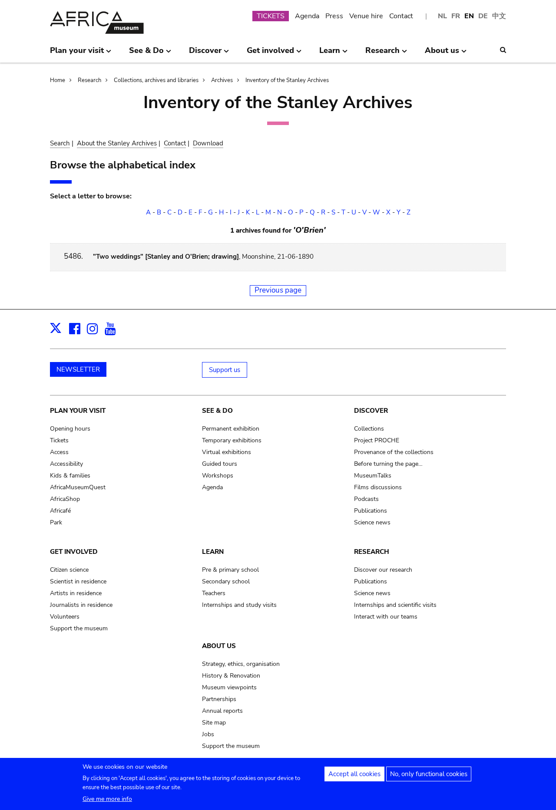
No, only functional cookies (428, 774)
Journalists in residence (81, 605)
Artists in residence (76, 593)
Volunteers (64, 616)
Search (60, 143)
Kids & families (70, 475)
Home (57, 80)
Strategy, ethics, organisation (241, 664)
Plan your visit (78, 410)
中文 (499, 16)
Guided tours (219, 464)
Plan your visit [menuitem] (77, 54)
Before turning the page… (388, 464)
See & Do (217, 410)
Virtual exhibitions (226, 452)
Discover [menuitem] (205, 54)
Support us (224, 369)
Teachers (213, 593)
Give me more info (107, 799)
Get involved (74, 551)
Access (59, 452)
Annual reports (222, 711)
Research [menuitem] (382, 54)
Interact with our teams (385, 616)
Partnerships (219, 699)
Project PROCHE (376, 440)
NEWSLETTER (78, 369)
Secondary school (226, 581)
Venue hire (366, 16)
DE (483, 16)
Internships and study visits (239, 605)
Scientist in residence (78, 581)
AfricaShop (65, 499)
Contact (401, 16)
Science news (372, 522)
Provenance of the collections (394, 452)
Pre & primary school (230, 570)
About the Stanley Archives (117, 143)
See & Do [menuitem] (146, 54)
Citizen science (69, 570)
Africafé (60, 511)
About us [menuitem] (442, 54)
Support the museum (79, 628)
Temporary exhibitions (231, 440)
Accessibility (66, 464)
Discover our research (383, 570)
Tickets (59, 440)
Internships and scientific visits (395, 605)
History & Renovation (231, 676)
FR (455, 16)
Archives (222, 80)
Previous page (278, 290)
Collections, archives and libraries (156, 80)
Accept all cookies (354, 774)
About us (219, 646)
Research (89, 80)
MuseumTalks (372, 475)
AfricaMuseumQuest (78, 487)
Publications (370, 511)
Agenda (307, 16)
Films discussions (378, 487)
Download (208, 143)
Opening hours (70, 429)
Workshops (217, 475)
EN (469, 16)
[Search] (503, 50)
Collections (369, 429)
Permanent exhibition (230, 429)
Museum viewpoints (229, 687)
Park (56, 522)
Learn (213, 551)
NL (442, 16)
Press (334, 16)
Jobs (208, 734)
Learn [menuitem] (329, 54)
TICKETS (271, 16)
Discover (371, 410)
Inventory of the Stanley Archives (287, 80)
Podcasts (366, 499)
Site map (214, 722)
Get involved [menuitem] (270, 54)
